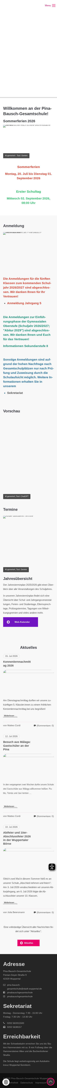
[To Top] (51, 1082)
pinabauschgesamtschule (20, 992)
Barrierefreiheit (10, 1082)
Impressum (41, 1082)
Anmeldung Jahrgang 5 (24, 303)
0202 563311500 (15, 1023)
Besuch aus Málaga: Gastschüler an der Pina (17, 745)
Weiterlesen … (10, 715)
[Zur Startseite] (15, 5)
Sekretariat (15, 393)
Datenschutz (26, 1082)
